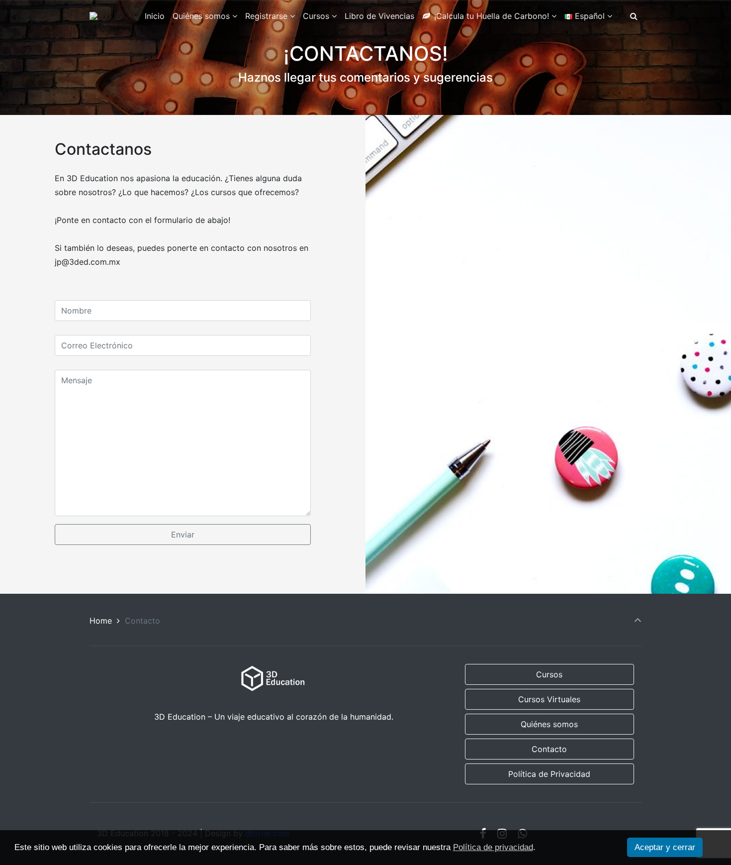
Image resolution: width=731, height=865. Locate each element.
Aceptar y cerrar (665, 847)
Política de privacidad (493, 847)
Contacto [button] (549, 749)
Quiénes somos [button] (549, 724)
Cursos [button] (549, 674)
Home (101, 621)
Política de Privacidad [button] (549, 774)
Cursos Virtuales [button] (549, 699)
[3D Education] (93, 16)
